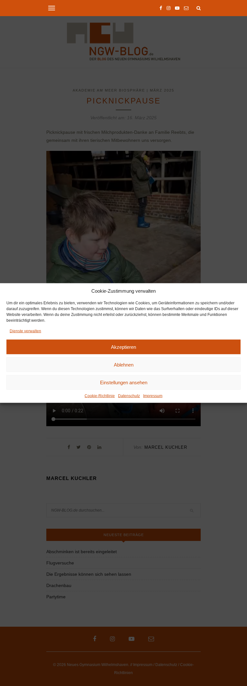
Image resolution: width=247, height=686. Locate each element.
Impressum (152, 396)
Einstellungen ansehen (123, 382)
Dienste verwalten (25, 331)
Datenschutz (129, 396)
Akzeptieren (123, 346)
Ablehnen (123, 364)
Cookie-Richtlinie (100, 396)
